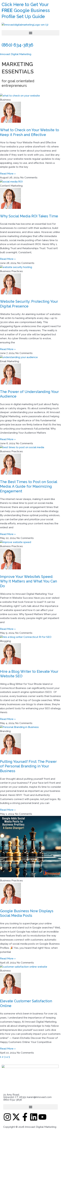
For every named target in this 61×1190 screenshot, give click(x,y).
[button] (30, 33)
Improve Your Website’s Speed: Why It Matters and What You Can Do (28, 581)
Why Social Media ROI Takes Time (29, 216)
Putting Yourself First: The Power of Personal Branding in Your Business (28, 766)
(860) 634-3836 (17, 45)
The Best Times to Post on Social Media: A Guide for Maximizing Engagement (28, 486)
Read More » (8, 173)
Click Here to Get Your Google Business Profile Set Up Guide (26, 10)
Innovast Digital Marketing (15, 54)
